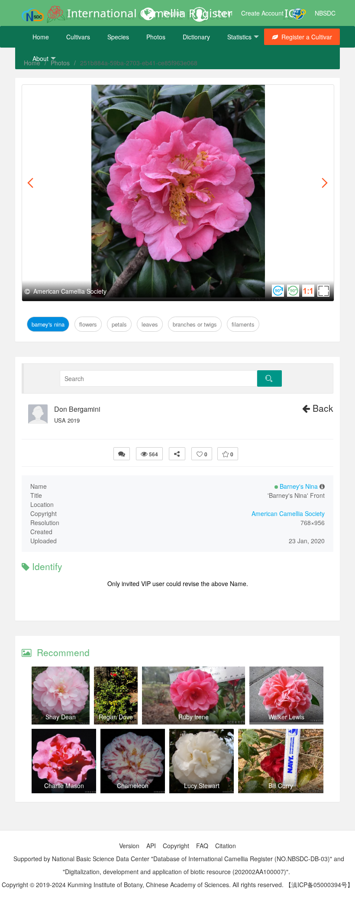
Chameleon (132, 785)
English (173, 13)
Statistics (239, 36)
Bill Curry (280, 785)
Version (129, 845)
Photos (155, 36)
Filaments (228, 94)
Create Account (262, 13)
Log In (223, 13)
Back (321, 407)
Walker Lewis (286, 716)
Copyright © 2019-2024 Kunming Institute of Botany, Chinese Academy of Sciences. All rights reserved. (143, 884)
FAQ (202, 845)
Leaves (137, 94)
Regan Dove (116, 716)
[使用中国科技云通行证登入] (299, 13)
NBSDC (325, 13)
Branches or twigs (181, 94)
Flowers (87, 94)
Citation (225, 845)
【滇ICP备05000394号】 (319, 884)
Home (40, 36)
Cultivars (78, 36)
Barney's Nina (49, 94)
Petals (113, 94)
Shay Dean (60, 716)
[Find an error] (121, 453)
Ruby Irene (193, 716)
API (151, 845)
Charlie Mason (64, 785)
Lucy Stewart (201, 785)
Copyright (176, 845)
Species (118, 36)
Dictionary (196, 36)
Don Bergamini (77, 409)
